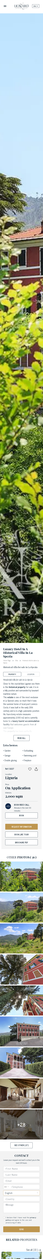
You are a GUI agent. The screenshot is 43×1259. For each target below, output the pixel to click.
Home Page (7, 660)
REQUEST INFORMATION (22, 826)
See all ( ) (32, 1250)
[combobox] (21, 1199)
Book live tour (21, 834)
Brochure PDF (21, 842)
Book (21, 815)
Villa (16, 660)
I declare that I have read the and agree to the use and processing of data (21, 1220)
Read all (21, 738)
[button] (29, 768)
